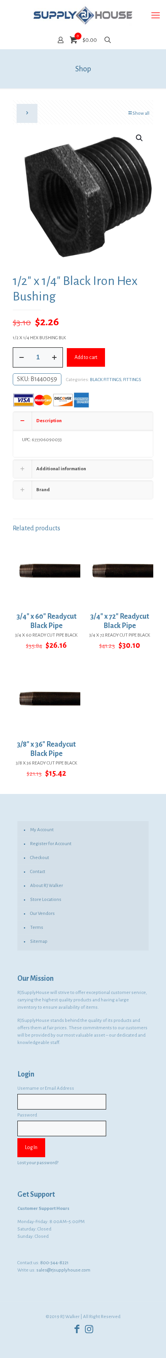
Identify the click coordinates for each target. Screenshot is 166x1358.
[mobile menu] (155, 15)
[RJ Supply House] (83, 15)
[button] (139, 138)
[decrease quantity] (21, 357)
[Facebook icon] (77, 1329)
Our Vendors (42, 913)
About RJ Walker (46, 885)
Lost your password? (37, 1162)
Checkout (39, 857)
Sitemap (38, 941)
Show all (140, 113)
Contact (37, 871)
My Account (42, 829)
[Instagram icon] (89, 1329)
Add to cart (86, 357)
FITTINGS (132, 379)
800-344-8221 (54, 1262)
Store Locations (45, 899)
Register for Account (50, 843)
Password (27, 1115)
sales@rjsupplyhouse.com (63, 1270)
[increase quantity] (54, 357)
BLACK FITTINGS (105, 379)
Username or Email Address (45, 1088)
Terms (36, 927)
